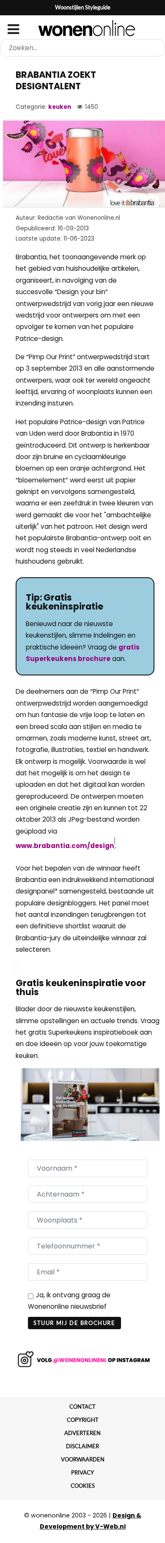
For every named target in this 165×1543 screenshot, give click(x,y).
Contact (82, 1406)
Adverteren (82, 1433)
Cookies (83, 1485)
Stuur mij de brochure (74, 1322)
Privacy (82, 1472)
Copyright (83, 1419)
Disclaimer (82, 1446)
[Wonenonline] (82, 28)
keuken (59, 107)
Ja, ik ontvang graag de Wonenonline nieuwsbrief (69, 1301)
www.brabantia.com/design (65, 845)
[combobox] (82, 48)
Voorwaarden (82, 1459)
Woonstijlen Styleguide (82, 7)
